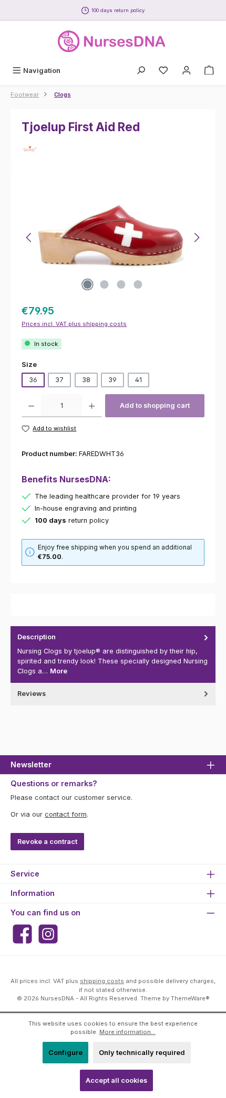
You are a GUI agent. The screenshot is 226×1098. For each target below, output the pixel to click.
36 (33, 380)
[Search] (140, 70)
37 (59, 380)
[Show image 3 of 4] (121, 284)
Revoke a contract (47, 842)
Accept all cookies (116, 1080)
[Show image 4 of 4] (138, 284)
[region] (113, 237)
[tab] (113, 654)
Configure (65, 1053)
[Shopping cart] (209, 70)
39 (112, 380)
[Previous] (29, 237)
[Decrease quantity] (31, 405)
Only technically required (142, 1053)
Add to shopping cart (155, 405)
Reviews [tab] (31, 694)
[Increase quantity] (91, 405)
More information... (127, 1032)
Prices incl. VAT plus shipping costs (74, 324)
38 (86, 380)
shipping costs (102, 981)
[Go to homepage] (113, 41)
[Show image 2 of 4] (104, 284)
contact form (66, 814)
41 (138, 380)
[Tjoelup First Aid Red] (113, 237)
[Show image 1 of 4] (88, 284)
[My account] (186, 70)
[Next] (196, 237)
